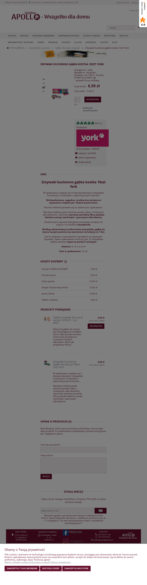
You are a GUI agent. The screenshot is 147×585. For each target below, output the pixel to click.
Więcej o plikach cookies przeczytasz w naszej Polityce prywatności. (38, 562)
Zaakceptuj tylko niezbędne (22, 568)
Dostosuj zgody (51, 568)
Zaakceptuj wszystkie (76, 568)
